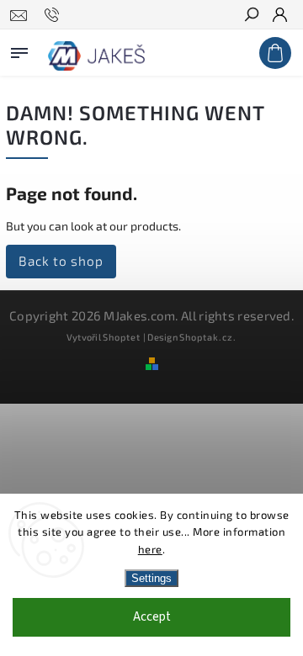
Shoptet (122, 336)
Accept (152, 617)
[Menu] (19, 49)
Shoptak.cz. (208, 336)
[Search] (250, 16)
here (150, 549)
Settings (151, 578)
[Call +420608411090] (54, 15)
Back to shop (61, 260)
